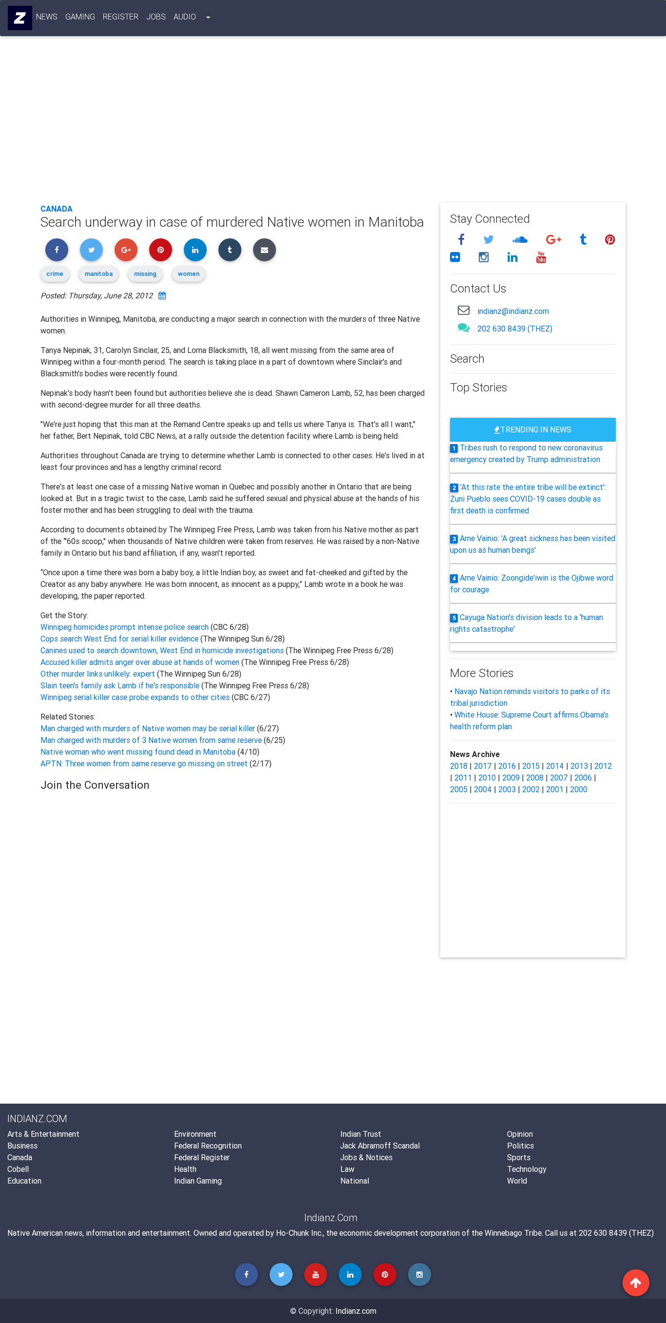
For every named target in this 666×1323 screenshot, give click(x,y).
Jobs (156, 16)
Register (120, 16)
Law (347, 1169)
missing (145, 274)
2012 (603, 766)
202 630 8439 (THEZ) (514, 328)
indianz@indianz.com (513, 311)
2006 (583, 777)
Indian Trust (360, 1134)
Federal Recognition (208, 1145)
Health (185, 1169)
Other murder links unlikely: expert (98, 674)
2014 (555, 766)
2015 (531, 766)
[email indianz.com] (463, 310)
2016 (507, 766)
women (188, 274)
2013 (579, 766)
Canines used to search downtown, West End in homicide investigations (163, 650)
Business (22, 1145)
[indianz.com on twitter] (490, 240)
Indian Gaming (198, 1181)
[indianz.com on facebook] (462, 240)
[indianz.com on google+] (555, 240)
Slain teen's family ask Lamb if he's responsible (120, 685)
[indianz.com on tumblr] (584, 240)
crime (54, 274)
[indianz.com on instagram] (485, 257)
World (517, 1181)
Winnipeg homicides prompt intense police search (125, 627)
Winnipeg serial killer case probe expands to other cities (136, 697)
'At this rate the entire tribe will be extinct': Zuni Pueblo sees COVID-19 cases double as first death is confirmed (528, 498)
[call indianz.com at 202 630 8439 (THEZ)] (463, 327)
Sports (518, 1157)
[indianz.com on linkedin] (514, 257)
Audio (185, 16)
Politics (520, 1145)
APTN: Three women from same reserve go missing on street (144, 763)
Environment (195, 1134)
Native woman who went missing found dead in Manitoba (137, 752)
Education (24, 1181)
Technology (527, 1169)
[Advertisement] (332, 123)
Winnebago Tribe (513, 1233)
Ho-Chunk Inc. (299, 1233)
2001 (555, 789)
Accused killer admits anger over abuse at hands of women (140, 662)
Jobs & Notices (366, 1157)
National (354, 1181)
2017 (483, 766)
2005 (459, 789)
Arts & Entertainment (43, 1134)
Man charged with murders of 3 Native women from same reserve (152, 740)
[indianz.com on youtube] (541, 257)
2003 (507, 789)
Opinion (520, 1134)
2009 (511, 777)
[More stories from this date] (162, 295)
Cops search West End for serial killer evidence (120, 638)
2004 (483, 789)
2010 (487, 777)
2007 (559, 777)
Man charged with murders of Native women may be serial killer (148, 728)
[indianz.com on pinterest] (610, 240)
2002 (531, 789)
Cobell (18, 1169)
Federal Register (202, 1157)
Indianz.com (355, 1311)
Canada (56, 209)
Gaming (80, 16)
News (47, 16)
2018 (459, 766)
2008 (535, 777)
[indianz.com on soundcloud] (521, 240)
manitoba (99, 274)
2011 (463, 777)
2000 (579, 789)
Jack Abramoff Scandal (380, 1145)
